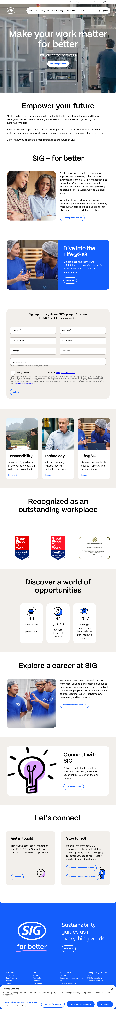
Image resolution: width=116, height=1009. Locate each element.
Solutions (33, 10)
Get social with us (73, 786)
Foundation (87, 2)
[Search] (99, 10)
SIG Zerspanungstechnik (70, 983)
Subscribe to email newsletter (81, 868)
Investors (81, 10)
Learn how (68, 948)
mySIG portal (106, 2)
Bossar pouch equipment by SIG (71, 979)
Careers (91, 10)
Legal (89, 975)
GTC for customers (95, 981)
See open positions (58, 64)
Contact (96, 2)
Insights (78, 2)
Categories (44, 10)
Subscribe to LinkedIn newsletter (82, 877)
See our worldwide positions (75, 705)
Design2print (65, 975)
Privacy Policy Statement (98, 972)
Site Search (37, 983)
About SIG (70, 10)
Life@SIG (70, 280)
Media (72, 2)
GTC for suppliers (94, 978)
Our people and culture (72, 218)
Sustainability (57, 10)
